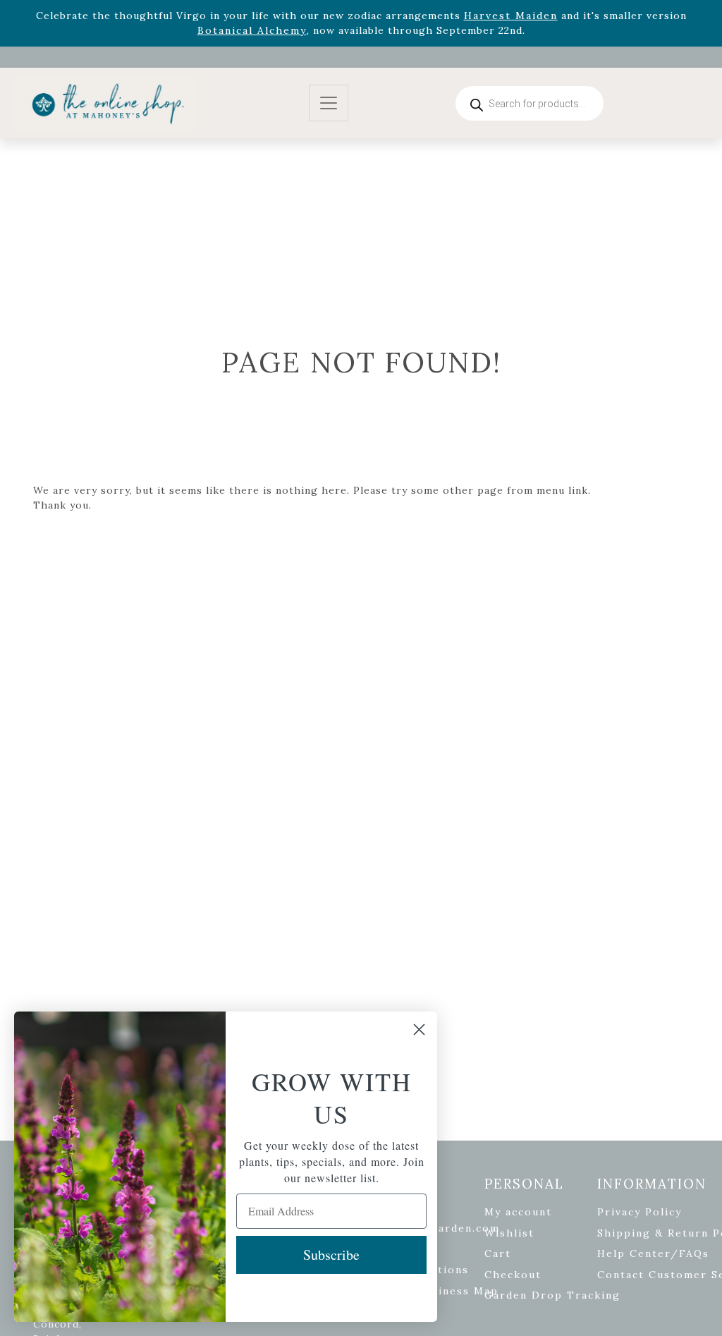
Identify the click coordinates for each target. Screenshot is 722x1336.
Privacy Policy (639, 1212)
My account (518, 1212)
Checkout (513, 1274)
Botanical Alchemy (252, 30)
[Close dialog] (419, 1029)
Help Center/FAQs (653, 1253)
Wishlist (509, 1233)
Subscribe (331, 1254)
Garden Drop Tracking (552, 1295)
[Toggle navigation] (328, 103)
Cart (497, 1253)
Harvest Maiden (511, 15)
